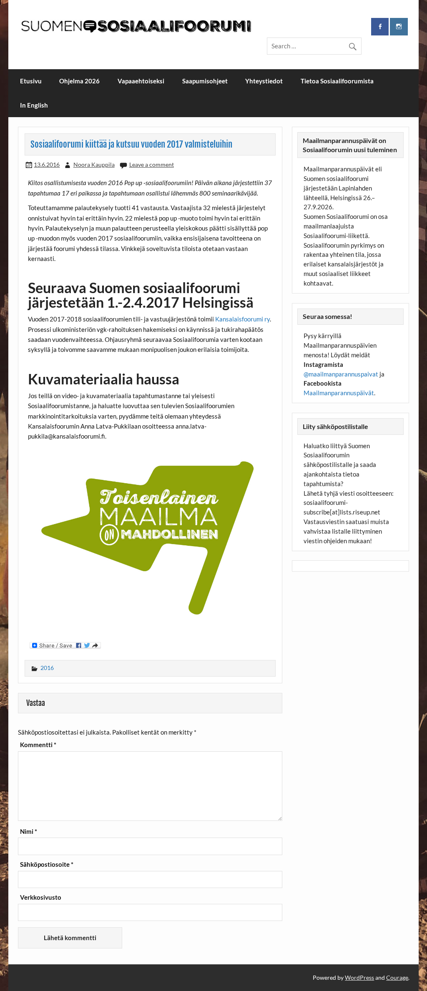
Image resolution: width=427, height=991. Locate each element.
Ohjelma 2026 (79, 81)
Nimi (28, 831)
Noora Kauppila (94, 164)
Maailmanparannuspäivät (339, 392)
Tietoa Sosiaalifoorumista (337, 81)
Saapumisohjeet (205, 81)
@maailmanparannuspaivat (341, 374)
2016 (47, 667)
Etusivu (31, 81)
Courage (397, 977)
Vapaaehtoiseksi (141, 81)
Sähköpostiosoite (46, 864)
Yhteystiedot (264, 81)
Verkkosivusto (40, 897)
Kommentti (38, 745)
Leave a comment (151, 164)
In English (34, 105)
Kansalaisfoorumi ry (242, 319)
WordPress (359, 977)
